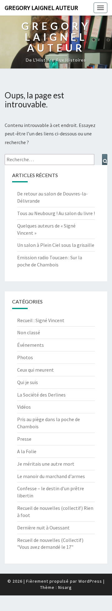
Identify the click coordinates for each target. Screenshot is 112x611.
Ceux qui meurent (35, 370)
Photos (25, 357)
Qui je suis (27, 382)
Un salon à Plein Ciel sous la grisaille (55, 245)
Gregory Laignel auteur (41, 8)
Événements (30, 345)
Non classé (28, 332)
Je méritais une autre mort (45, 464)
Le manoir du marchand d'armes (51, 476)
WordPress (90, 581)
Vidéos (24, 407)
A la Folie (26, 451)
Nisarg (65, 587)
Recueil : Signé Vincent (40, 320)
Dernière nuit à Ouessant (43, 527)
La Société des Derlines (41, 395)
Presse (24, 439)
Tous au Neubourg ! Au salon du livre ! (56, 213)
